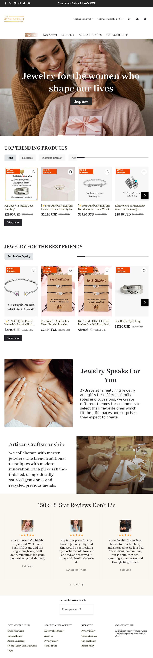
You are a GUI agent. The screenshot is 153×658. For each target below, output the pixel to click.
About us (48, 636)
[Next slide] (82, 585)
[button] (129, 19)
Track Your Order (15, 630)
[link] (68, 35)
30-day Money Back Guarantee (22, 645)
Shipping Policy (14, 636)
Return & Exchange (16, 640)
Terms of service (89, 636)
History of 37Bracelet (54, 630)
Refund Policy (87, 645)
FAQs (10, 650)
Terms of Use (50, 645)
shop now (81, 101)
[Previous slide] (70, 585)
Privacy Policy (51, 640)
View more (13, 222)
